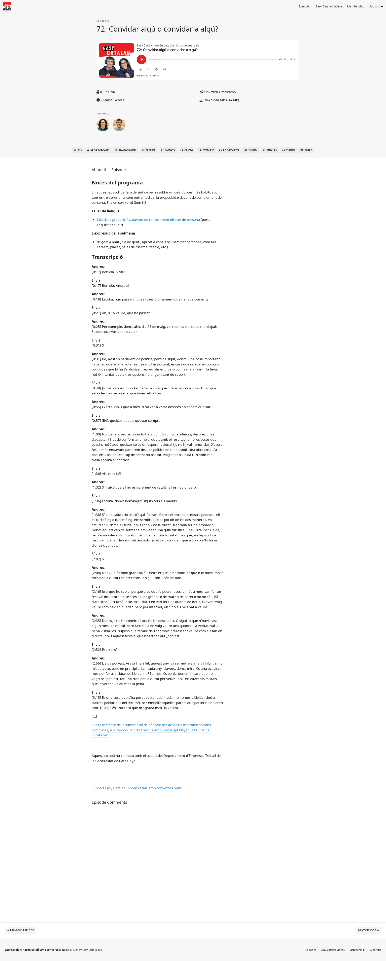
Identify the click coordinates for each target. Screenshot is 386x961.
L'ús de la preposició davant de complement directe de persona (148, 219)
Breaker (150, 150)
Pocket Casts (231, 150)
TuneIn (290, 150)
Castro (188, 150)
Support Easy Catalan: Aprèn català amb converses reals (137, 788)
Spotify (252, 150)
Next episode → (368, 930)
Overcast (208, 150)
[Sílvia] (102, 125)
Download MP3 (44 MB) (221, 100)
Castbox (170, 150)
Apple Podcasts (99, 150)
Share (308, 150)
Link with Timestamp (219, 92)
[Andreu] (119, 125)
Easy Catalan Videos (329, 6)
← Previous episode (20, 930)
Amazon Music (127, 150)
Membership (355, 6)
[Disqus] (158, 861)
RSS (80, 150)
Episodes (305, 6)
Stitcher (272, 150)
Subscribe (376, 6)
